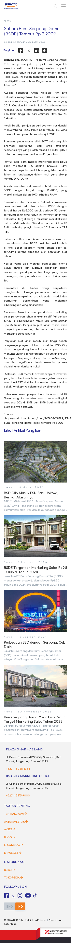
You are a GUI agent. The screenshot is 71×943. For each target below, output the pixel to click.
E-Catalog (12, 845)
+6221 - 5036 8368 (18, 768)
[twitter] (29, 51)
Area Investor (14, 821)
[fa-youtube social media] (28, 895)
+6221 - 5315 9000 (18, 795)
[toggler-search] (55, 6)
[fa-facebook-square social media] (7, 895)
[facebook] (21, 50)
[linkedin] (37, 50)
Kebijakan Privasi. (35, 920)
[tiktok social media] (13, 896)
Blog (8, 837)
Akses (8, 829)
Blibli (8, 870)
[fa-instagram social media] (20, 895)
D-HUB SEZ (11, 852)
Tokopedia (12, 877)
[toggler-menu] (63, 6)
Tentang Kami (14, 814)
